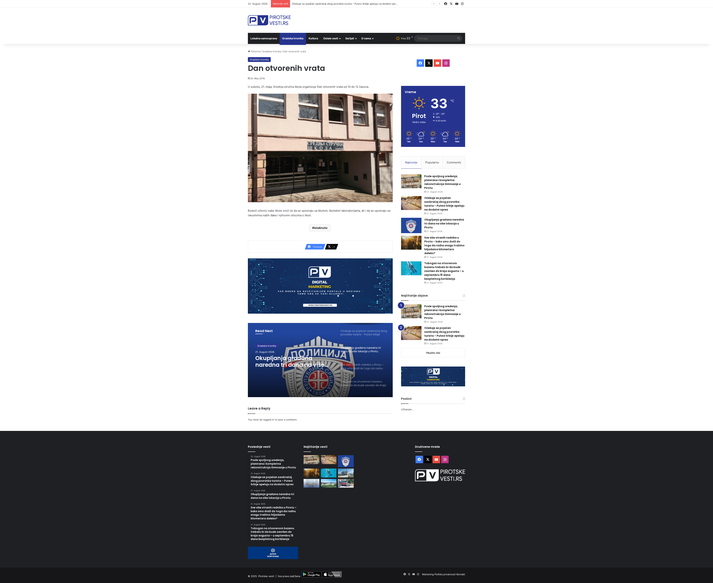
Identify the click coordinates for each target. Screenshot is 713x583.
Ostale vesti (330, 38)
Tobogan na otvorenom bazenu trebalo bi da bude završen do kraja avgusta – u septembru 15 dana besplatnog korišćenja (444, 271)
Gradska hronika (292, 38)
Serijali (349, 38)
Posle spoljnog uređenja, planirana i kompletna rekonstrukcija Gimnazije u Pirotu (442, 182)
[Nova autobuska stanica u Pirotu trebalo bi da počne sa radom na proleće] (329, 483)
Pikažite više (433, 352)
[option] (320, 360)
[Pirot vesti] (269, 20)
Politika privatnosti (445, 574)
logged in (268, 419)
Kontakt (460, 574)
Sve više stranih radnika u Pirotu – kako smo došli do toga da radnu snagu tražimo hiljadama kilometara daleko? (444, 245)
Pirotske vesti (266, 576)
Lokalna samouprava (263, 38)
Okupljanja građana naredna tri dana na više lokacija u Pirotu (289, 361)
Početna (255, 51)
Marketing (428, 574)
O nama (366, 38)
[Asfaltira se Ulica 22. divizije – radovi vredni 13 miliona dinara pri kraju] (346, 483)
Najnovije (411, 162)
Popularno (432, 162)
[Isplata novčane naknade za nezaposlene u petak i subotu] (311, 483)
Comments (454, 162)
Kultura (313, 38)
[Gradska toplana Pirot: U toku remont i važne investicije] (346, 473)
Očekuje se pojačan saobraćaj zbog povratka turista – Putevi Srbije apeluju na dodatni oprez (345, 3)
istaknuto (321, 228)
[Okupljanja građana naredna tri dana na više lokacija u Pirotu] (411, 225)
